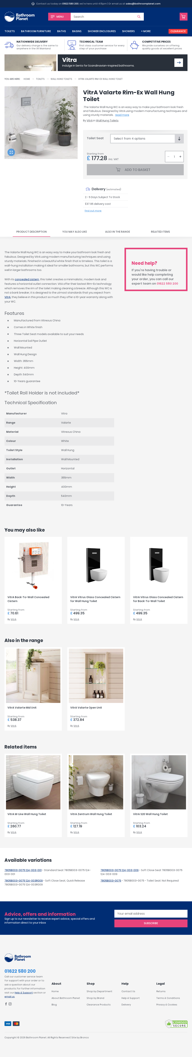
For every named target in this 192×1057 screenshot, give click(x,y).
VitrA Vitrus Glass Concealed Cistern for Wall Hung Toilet (95, 599)
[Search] (139, 17)
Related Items (160, 232)
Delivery (126, 1004)
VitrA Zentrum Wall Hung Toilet (91, 814)
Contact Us (128, 991)
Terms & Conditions (168, 998)
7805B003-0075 (110, 880)
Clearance (178, 31)
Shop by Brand (95, 998)
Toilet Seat (95, 138)
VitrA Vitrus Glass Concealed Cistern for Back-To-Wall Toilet (158, 599)
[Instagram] (10, 1004)
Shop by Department (99, 991)
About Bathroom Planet (66, 998)
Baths (61, 31)
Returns (161, 991)
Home (27, 79)
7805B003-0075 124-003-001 (23, 870)
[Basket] (184, 17)
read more (122, 115)
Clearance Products (99, 1004)
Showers (128, 31)
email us (9, 996)
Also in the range (117, 232)
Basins (76, 31)
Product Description (31, 232)
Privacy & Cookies (166, 1004)
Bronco (84, 1037)
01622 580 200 (70, 3)
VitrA (90, 120)
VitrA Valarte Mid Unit (22, 707)
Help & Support (24, 992)
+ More (146, 31)
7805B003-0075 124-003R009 (23, 880)
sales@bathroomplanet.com (143, 3)
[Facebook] (6, 1004)
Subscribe (151, 923)
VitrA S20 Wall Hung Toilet (150, 814)
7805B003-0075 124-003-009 (119, 870)
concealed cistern (27, 279)
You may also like (74, 232)
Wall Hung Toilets (61, 79)
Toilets (9, 31)
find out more (93, 210)
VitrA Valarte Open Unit (86, 707)
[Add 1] (180, 156)
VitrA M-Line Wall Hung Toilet (27, 814)
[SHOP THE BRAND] (178, 62)
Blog (54, 1004)
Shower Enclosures (102, 31)
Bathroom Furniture (36, 31)
